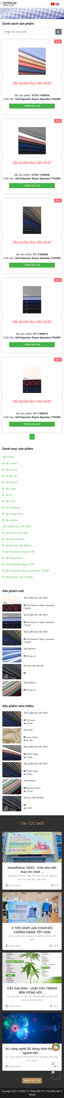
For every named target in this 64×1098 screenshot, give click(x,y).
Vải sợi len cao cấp (16, 532)
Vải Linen (10, 488)
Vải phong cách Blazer (18, 545)
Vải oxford (11, 520)
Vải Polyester (13, 507)
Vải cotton (11, 463)
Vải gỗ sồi (11, 475)
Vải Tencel (11, 482)
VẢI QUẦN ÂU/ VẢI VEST (32, 83)
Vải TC (9, 494)
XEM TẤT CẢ (32, 1080)
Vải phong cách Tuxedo (19, 576)
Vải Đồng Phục (14, 513)
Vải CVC (10, 501)
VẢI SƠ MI (8, 457)
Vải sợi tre (11, 469)
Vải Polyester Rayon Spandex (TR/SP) (27, 570)
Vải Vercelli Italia (15, 539)
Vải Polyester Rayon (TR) (19, 551)
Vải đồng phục (13, 558)
